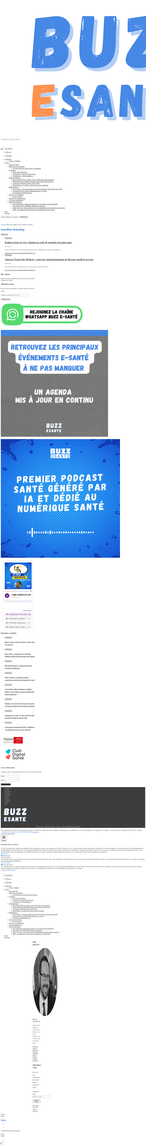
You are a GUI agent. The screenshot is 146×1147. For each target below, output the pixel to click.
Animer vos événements (17, 199)
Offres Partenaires (15, 202)
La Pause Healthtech (16, 200)
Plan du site (39, 826)
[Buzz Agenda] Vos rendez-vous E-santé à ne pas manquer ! (33, 180)
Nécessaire (6, 856)
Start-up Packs (14, 165)
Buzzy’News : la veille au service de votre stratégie (30, 185)
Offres (7, 163)
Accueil (3, 224)
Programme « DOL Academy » (23, 176)
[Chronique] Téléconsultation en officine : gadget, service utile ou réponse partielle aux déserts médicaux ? (19, 691)
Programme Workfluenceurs (22, 193)
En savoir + (36, 832)
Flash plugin (16, 1130)
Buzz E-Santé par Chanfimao (71, 826)
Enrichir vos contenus (16, 195)
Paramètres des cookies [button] (8, 832)
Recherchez (23, 217)
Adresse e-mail (6, 295)
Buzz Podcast (18, 197)
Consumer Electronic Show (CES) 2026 (26, 183)
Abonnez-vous (6, 299)
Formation (12, 170)
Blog (6, 211)
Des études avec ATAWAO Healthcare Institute (29, 206)
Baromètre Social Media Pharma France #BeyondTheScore (33, 182)
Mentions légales (49, 826)
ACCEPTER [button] (21, 832)
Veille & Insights (14, 178)
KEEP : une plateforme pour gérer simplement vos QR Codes (34, 210)
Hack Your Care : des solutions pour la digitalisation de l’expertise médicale (39, 208)
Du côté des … (9, 148)
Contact (7, 213)
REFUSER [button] (28, 832)
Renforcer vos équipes (17, 167)
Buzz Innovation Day (20, 172)
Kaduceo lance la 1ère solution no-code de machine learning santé (38, 242)
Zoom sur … (8, 152)
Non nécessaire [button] (5, 863)
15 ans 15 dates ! (15, 161)
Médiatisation (13, 187)
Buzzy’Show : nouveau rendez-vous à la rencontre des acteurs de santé (37, 189)
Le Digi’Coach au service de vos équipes (27, 168)
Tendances (8, 156)
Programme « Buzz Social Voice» (24, 174)
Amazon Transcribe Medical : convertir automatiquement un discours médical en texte (49, 259)
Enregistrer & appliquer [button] (8, 870)
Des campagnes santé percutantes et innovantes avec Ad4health (35, 204)
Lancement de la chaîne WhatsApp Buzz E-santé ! (30, 191)
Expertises (8, 159)
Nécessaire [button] (4, 854)
